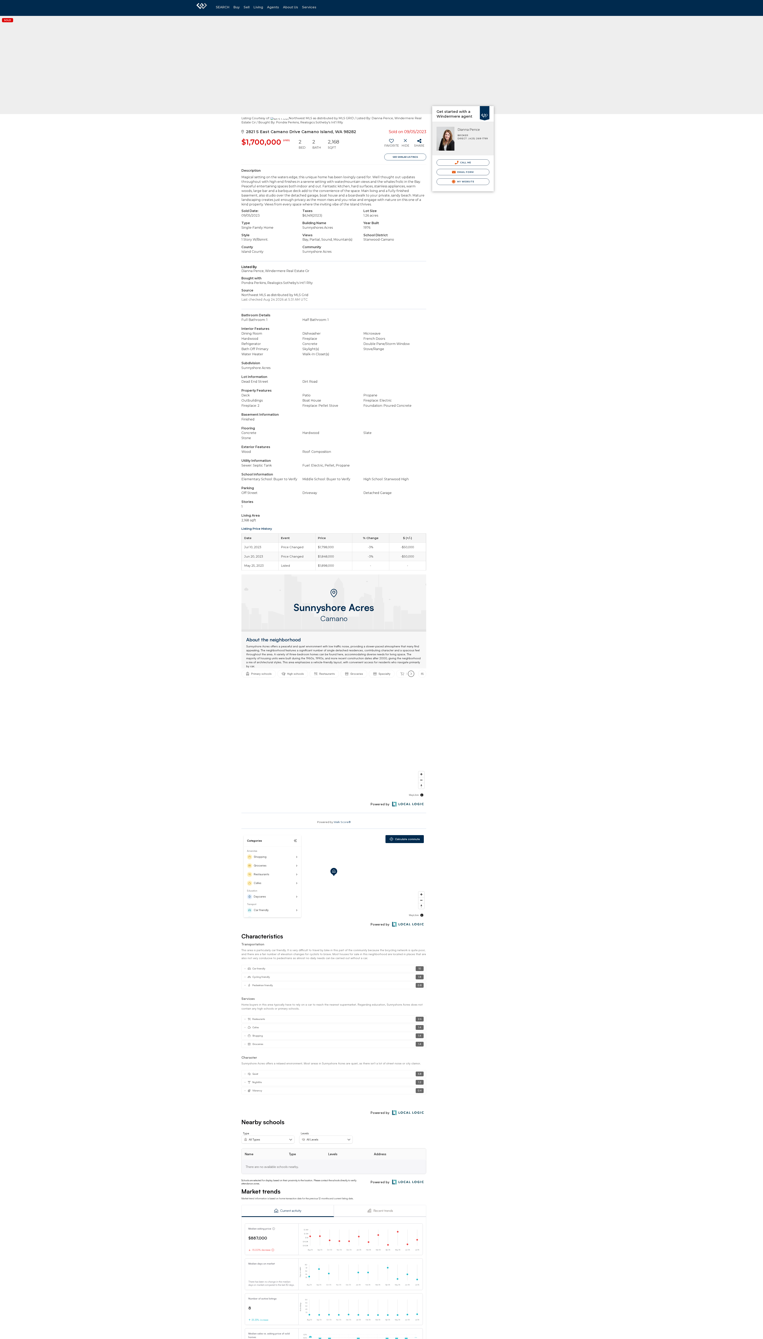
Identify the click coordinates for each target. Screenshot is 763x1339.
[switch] (391, 144)
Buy (236, 7)
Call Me (465, 162)
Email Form (465, 172)
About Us (290, 7)
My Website (465, 181)
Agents (273, 7)
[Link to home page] (202, 8)
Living (258, 7)
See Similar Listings (405, 157)
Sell (247, 7)
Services (309, 7)
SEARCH (222, 7)
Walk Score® (342, 822)
